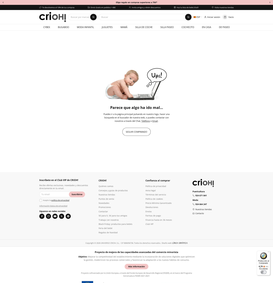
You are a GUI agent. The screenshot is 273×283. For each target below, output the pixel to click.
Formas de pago (153, 215)
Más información (136, 266)
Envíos (149, 211)
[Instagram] (48, 216)
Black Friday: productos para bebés (115, 224)
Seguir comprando (136, 131)
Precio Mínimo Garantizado (159, 203)
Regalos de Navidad (108, 232)
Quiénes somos (106, 186)
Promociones (105, 207)
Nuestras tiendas (107, 194)
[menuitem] (46, 27)
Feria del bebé (105, 228)
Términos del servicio (156, 194)
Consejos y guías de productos (113, 190)
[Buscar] (188, 17)
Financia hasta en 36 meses (159, 220)
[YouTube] (55, 216)
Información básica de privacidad (53, 206)
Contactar (103, 211)
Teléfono (145, 120)
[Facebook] (41, 216)
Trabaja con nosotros (109, 220)
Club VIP (149, 224)
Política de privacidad (156, 186)
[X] (61, 216)
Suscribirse (77, 194)
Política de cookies (154, 199)
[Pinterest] (68, 216)
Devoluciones (152, 207)
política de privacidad (60, 200)
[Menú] (268, 252)
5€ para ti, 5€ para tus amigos (113, 215)
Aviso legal (151, 190)
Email (155, 120)
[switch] (263, 272)
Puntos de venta (106, 199)
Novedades (104, 203)
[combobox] (145, 17)
